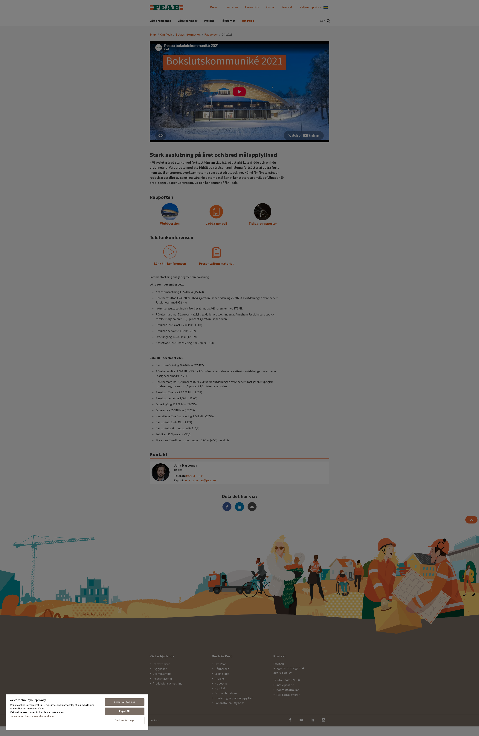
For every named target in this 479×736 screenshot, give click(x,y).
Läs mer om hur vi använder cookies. (32, 716)
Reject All (124, 711)
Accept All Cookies (124, 702)
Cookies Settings (124, 720)
